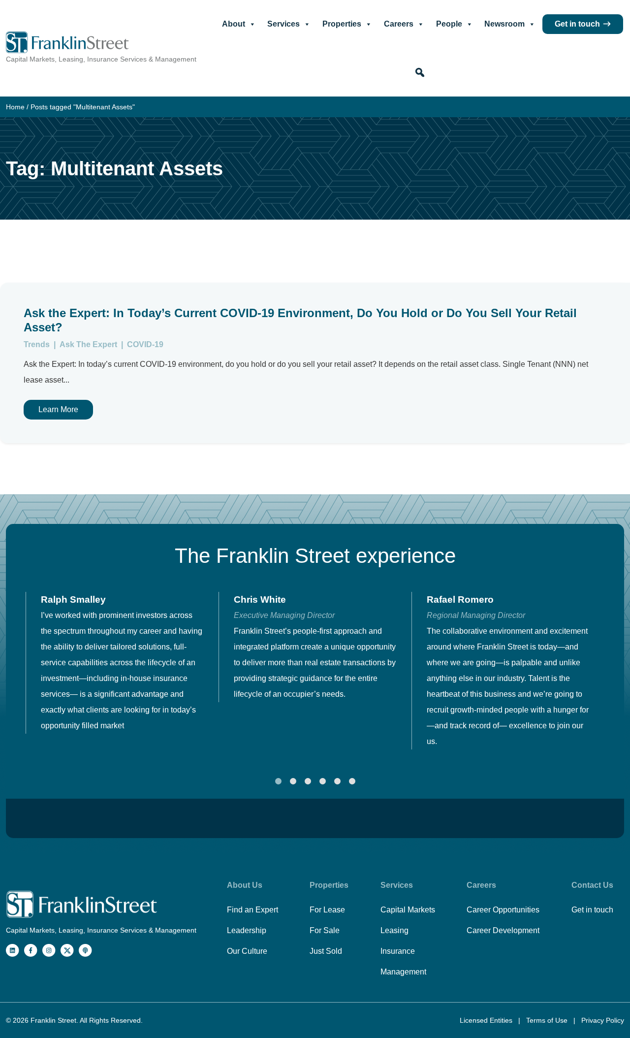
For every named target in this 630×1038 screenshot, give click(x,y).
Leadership (246, 930)
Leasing (394, 930)
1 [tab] (278, 781)
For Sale (325, 930)
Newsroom (504, 24)
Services (283, 24)
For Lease (327, 910)
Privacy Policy (602, 1020)
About (233, 24)
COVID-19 (145, 344)
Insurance (397, 951)
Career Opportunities (503, 910)
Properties (341, 24)
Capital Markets (407, 910)
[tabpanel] (122, 663)
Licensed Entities (487, 1020)
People (449, 24)
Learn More (58, 409)
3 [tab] (308, 781)
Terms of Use (547, 1020)
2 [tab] (293, 781)
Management (403, 972)
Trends (38, 344)
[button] (420, 72)
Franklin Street (53, 1020)
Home (15, 107)
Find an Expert (252, 910)
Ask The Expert (89, 344)
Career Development (503, 930)
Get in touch (577, 24)
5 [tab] (337, 781)
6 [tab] (352, 781)
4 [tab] (322, 781)
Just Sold (326, 951)
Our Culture (247, 951)
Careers (398, 24)
